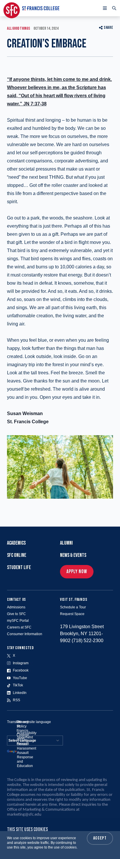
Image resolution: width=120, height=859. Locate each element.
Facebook (21, 670)
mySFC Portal (18, 621)
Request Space (72, 614)
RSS (16, 700)
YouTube (20, 678)
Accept (100, 838)
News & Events (73, 555)
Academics (16, 543)
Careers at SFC (19, 627)
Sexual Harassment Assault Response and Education (26, 755)
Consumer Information (24, 634)
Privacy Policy (23, 724)
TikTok (18, 685)
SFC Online (16, 555)
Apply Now (76, 571)
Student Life (19, 567)
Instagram (21, 663)
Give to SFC (16, 614)
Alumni (66, 543)
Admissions (16, 607)
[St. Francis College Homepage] (31, 8)
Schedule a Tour (73, 607)
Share (108, 27)
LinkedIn (20, 693)
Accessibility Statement (26, 735)
